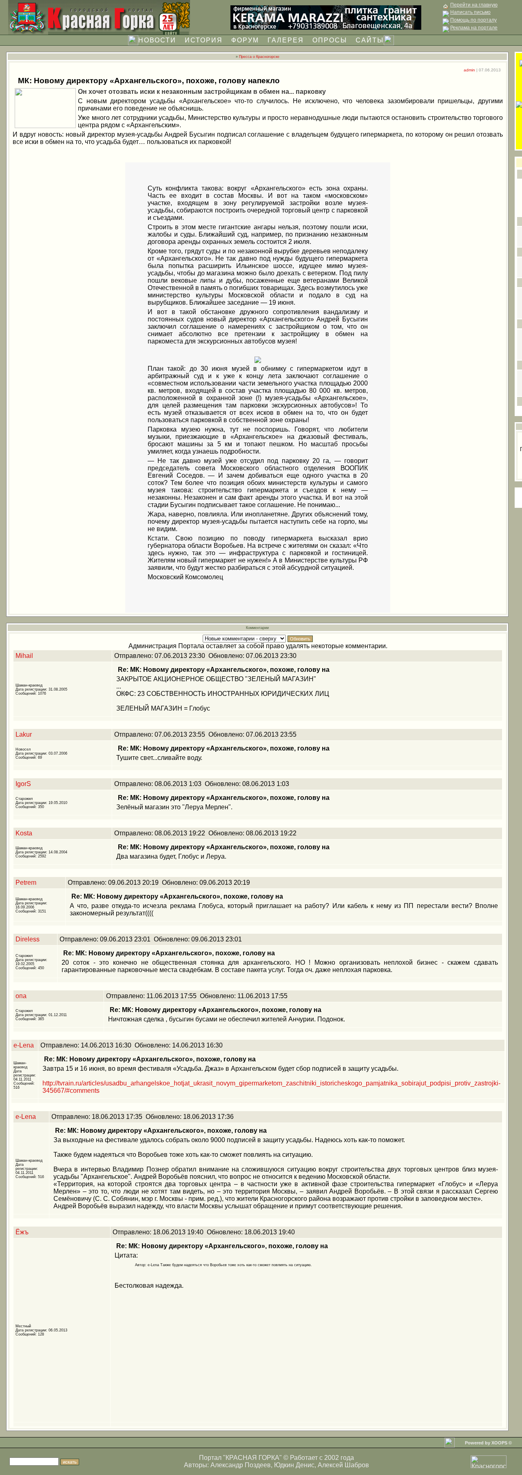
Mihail (24, 655)
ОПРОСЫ (329, 40)
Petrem (25, 882)
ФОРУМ (245, 40)
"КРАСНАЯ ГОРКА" (252, 1457)
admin (469, 70)
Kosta (23, 833)
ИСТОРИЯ (204, 40)
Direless (27, 939)
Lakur (23, 734)
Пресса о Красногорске (259, 57)
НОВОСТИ (157, 40)
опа (21, 995)
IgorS (23, 783)
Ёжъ (22, 1232)
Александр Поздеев (240, 1465)
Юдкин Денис (294, 1465)
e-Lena (23, 1045)
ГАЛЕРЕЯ (286, 40)
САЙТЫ (370, 40)
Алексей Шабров (343, 1465)
